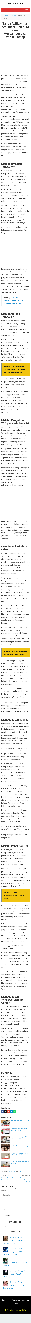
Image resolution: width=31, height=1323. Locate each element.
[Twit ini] (5, 1111)
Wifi (20, 1171)
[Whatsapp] (14, 1111)
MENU (26, 9)
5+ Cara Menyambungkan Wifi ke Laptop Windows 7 (7, 1177)
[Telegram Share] (11, 1111)
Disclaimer (6, 1300)
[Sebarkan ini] (2, 1111)
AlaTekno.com (15, 3)
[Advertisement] (15, 58)
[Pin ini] (8, 1111)
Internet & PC (11, 1171)
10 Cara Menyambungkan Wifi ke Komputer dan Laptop (13, 300)
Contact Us (15, 1300)
